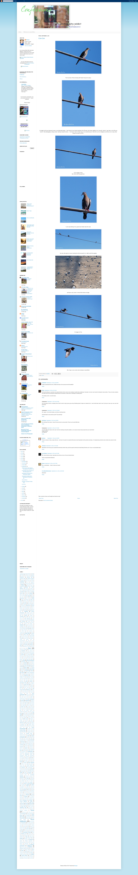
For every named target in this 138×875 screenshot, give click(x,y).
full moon (22, 672)
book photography (24, 606)
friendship (27, 670)
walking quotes (27, 838)
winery (33, 849)
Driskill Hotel (23, 653)
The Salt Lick (26, 825)
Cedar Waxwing (27, 618)
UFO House (25, 831)
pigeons (27, 757)
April (23, 493)
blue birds (25, 603)
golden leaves (30, 677)
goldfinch (26, 678)
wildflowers (29, 845)
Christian (30, 623)
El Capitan (25, 656)
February (24, 496)
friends (22, 670)
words (29, 854)
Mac (20, 718)
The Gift (22, 314)
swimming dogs (23, 807)
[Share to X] (57, 373)
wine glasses (28, 849)
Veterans (29, 833)
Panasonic (26, 745)
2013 (22, 456)
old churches (31, 740)
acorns (33, 574)
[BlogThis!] (56, 373)
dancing (31, 641)
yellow (32, 854)
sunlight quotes (31, 802)
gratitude (31, 681)
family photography (30, 660)
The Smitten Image (25, 341)
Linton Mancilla (25, 715)
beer (32, 595)
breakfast (25, 609)
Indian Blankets (30, 698)
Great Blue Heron (23, 682)
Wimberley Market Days (24, 848)
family (24, 660)
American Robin (23, 578)
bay (27, 593)
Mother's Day (30, 732)
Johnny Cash (29, 705)
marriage (21, 721)
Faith (20, 660)
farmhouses (23, 661)
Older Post (116, 498)
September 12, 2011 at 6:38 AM (58, 471)
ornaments (22, 744)
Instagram (32, 700)
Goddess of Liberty (23, 677)
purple (32, 768)
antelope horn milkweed (30, 579)
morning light (30, 729)
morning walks (23, 731)
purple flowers (31, 769)
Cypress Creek (29, 639)
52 (25, 574)
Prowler (21, 768)
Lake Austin (23, 712)
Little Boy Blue (31, 715)
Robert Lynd (23, 778)
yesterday (31, 855)
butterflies (26, 611)
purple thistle (23, 771)
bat (24, 593)
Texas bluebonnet (23, 813)
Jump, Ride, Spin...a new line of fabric (30, 324)
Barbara (43, 438)
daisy (29, 640)
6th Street (28, 574)
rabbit (25, 772)
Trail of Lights (28, 828)
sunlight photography (23, 802)
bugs (28, 610)
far (27, 365)
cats (26, 616)
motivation (21, 733)
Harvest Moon (24, 479)
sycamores (31, 807)
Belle (30, 596)
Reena (43, 463)
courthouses (26, 635)
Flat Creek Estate (26, 665)
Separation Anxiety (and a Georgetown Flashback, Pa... (27, 477)
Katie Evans (22, 707)
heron (21, 688)
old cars (26, 740)
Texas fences (28, 814)
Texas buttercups (30, 813)
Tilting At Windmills (25, 374)
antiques (22, 580)
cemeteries (23, 621)
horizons (21, 693)
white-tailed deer (27, 843)
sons (22, 792)
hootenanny (26, 692)
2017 (22, 451)
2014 (22, 454)
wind (30, 848)
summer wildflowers (23, 801)
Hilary (43, 390)
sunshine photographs (23, 805)
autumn (23, 585)
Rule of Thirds (30, 780)
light (20, 715)
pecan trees (22, 749)
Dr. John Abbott (31, 649)
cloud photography (23, 628)
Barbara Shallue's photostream (27, 444)
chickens (25, 623)
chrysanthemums (30, 626)
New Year (25, 738)
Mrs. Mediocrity (24, 309)
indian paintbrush (23, 699)
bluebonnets (28, 605)
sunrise (22, 803)
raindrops (29, 772)
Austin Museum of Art (30, 584)
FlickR (22, 666)
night (30, 738)
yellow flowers (24, 855)
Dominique (21, 649)
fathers (33, 661)
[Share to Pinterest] (60, 373)
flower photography (28, 666)
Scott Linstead (22, 784)
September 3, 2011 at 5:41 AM (50, 390)
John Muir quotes (31, 704)
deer (20, 645)
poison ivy (27, 760)
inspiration (27, 700)
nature (28, 735)
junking (31, 706)
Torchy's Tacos (22, 828)
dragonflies (23, 650)
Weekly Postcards (28, 840)
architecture (22, 582)
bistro (22, 599)
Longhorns (29, 716)
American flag (29, 577)
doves (43, 375)
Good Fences (32, 678)
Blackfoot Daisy (26, 600)
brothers (24, 610)
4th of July (21, 574)
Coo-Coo (41, 38)
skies (29, 789)
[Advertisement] (25, 539)
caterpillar (21, 616)
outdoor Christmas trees (29, 744)
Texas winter (32, 821)
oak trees (27, 739)
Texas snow (22, 818)
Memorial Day (22, 722)
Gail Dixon (44, 420)
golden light (22, 678)
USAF (33, 832)
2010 (22, 500)
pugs (24, 768)
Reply (43, 386)
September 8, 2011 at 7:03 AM (52, 445)
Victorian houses (26, 834)
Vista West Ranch (29, 837)
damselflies (26, 641)
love (26, 717)
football (33, 667)
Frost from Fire (24, 342)
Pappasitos (31, 745)
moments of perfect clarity (26, 296)
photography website (23, 755)
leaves (32, 713)
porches (25, 762)
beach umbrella (22, 595)
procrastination (30, 767)
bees (26, 596)
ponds (21, 761)
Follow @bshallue (23, 143)
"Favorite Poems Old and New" (25, 573)
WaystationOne (24, 364)
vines (32, 834)
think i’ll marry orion (24, 310)
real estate (25, 773)
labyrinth (26, 711)
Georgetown (25, 675)
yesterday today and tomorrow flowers (26, 856)
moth (25, 732)
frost (20, 671)
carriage (31, 615)
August (23, 486)
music (32, 734)
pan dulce (21, 745)
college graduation (24, 629)
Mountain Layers (24, 420)
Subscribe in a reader (24, 568)
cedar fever (31, 616)
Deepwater (31, 644)
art (27, 582)
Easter (21, 656)
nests (21, 738)
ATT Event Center (27, 583)
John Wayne (23, 705)
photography (30, 751)
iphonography (23, 701)
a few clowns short (25, 277)
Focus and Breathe (30, 217)
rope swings (22, 779)
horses (33, 694)
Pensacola (27, 749)
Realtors (30, 773)
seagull (22, 785)
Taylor (32, 808)
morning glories (23, 729)
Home (20, 32)
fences (25, 662)
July (23, 488)
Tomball (31, 827)
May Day (31, 721)
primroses (23, 767)
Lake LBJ (28, 712)
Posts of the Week (25, 763)
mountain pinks (29, 733)
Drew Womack (30, 650)
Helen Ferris (26, 687)
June (23, 489)
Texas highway (27, 815)
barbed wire (23, 591)
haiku (32, 684)
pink (30, 757)
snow (25, 791)
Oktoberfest (22, 740)
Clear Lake (31, 627)
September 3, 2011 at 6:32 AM (53, 401)
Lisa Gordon (44, 453)
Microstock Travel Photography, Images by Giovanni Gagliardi (26, 430)
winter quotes (28, 850)
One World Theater (24, 743)
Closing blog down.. (24, 346)
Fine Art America (23, 76)
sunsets (31, 803)
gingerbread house (30, 676)
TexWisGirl (44, 382)
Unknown (44, 445)
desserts (31, 645)
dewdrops (21, 646)
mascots (26, 721)
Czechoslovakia (22, 640)
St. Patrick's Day (31, 797)
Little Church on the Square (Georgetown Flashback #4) (28, 469)
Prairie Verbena (29, 765)
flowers (25, 667)
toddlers (27, 827)
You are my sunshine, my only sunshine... (30, 233)
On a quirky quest (24, 317)
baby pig (21, 590)
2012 (22, 458)
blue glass (29, 603)
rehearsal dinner (28, 777)
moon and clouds (24, 727)
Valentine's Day (24, 833)
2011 (22, 460)
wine (33, 848)
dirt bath (32, 646)
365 (32, 573)
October (23, 464)
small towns (28, 790)
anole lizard (23, 579)
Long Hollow (23, 84)
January (23, 498)
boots (29, 606)
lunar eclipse (30, 717)
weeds (21, 840)
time (28, 826)
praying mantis (22, 766)
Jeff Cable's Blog (24, 287)
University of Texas (27, 832)
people (25, 750)
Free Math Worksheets (46, 471)
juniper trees (23, 706)
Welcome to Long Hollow (29, 32)
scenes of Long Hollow (28, 783)
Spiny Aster (22, 794)
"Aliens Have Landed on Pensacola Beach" (30, 204)
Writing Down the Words (26, 306)
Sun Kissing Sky (30, 260)
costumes (21, 633)
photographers (23, 751)
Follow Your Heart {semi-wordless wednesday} (30, 240)
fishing (30, 664)
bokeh (33, 605)
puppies (28, 768)
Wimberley (30, 846)
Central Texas (30, 621)
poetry (22, 760)
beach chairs (22, 594)
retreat (33, 777)
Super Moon (23, 806)
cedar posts (28, 617)
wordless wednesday (23, 854)
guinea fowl (26, 684)
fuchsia (24, 671)
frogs (32, 670)
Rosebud (32, 779)
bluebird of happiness (30, 604)
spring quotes (26, 795)
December (24, 461)
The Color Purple (30, 822)
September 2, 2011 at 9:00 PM (52, 382)
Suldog (22, 313)
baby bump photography (24, 589)
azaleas (31, 588)
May (23, 491)
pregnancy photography (30, 766)
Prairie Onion (22, 765)
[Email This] (54, 373)
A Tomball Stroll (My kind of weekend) (30, 254)
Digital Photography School (26, 412)
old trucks (23, 741)
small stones (22, 790)
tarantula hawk (26, 808)
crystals (21, 639)
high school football (27, 688)
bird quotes (28, 598)
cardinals (25, 615)
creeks (21, 638)
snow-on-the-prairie (31, 791)
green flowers (25, 683)
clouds (28, 628)
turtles (21, 831)
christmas (22, 624)
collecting (32, 628)
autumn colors (30, 585)
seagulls (27, 785)
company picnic (22, 632)
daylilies (21, 644)
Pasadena (31, 746)
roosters (31, 778)
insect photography (30, 699)
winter (22, 850)
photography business (24, 752)
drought (22, 654)
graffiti (26, 681)
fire (21, 664)
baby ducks (31, 589)
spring (27, 794)
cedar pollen (22, 617)
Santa (21, 783)
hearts (21, 687)
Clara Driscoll (25, 627)
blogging (31, 600)
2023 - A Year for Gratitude (26, 85)
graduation (21, 681)
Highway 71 (29, 689)
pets (28, 750)
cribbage (31, 638)
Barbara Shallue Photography (29, 590)
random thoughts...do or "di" (27, 322)
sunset (27, 803)
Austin (22, 584)
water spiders (25, 839)
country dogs (27, 633)
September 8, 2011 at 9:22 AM (53, 453)
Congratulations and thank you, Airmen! (30, 268)
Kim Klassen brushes (28, 710)
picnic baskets (22, 757)
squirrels (26, 796)
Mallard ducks (25, 718)
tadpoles (21, 808)
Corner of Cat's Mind (25, 331)
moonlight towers (30, 728)
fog (29, 667)
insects (22, 700)
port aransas (31, 762)
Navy (27, 737)
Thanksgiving (23, 822)
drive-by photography (30, 653)
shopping (28, 788)
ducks (32, 654)
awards (27, 588)
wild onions (26, 844)
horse (27, 693)
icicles (31, 696)
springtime (31, 795)
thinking (24, 826)
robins (28, 778)
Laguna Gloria (31, 711)
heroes (31, 687)
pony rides (26, 761)
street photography (23, 800)
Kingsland (21, 711)
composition (28, 632)
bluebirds (22, 605)
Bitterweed (27, 599)
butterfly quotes (29, 612)
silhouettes (25, 789)
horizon (31, 692)
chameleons (27, 622)
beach (31, 593)
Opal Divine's (31, 743)
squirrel (21, 796)
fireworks (25, 664)
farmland (28, 661)
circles (21, 627)
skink (32, 789)
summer (30, 800)
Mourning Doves (22, 734)
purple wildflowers (30, 771)
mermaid (28, 722)
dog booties (23, 648)
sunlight (31, 801)
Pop (30, 761)
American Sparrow (30, 578)
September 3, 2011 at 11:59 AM (53, 410)
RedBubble (22, 74)
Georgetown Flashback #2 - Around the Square (27, 474)
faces (32, 659)
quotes (21, 772)
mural (28, 734)
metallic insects (31, 723)
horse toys (28, 694)
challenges (21, 622)
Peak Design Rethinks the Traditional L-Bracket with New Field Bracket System (26, 414)
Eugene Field (22, 659)
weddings (31, 839)
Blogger (75, 865)
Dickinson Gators (27, 646)
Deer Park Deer (25, 645)
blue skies (24, 604)
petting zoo (32, 750)
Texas (32, 810)
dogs (29, 648)
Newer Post (41, 498)
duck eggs (27, 654)
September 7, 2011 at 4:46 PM (53, 438)
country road (25, 634)
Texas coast (22, 814)
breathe (29, 609)
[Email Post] (52, 373)
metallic (26, 723)
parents (26, 746)
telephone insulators (23, 810)
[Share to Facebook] (58, 373)
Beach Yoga (29, 210)
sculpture (27, 784)
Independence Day (23, 698)
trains (33, 828)
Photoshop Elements (29, 756)
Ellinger (29, 656)
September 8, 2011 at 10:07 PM (51, 463)
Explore (27, 659)
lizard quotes (23, 716)
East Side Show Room (29, 655)
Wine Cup (22, 849)
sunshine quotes (31, 805)
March (23, 494)
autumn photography (24, 587)
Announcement (29, 356)
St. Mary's (25, 797)
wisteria (26, 851)
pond (32, 760)
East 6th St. (22, 655)
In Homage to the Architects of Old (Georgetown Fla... (27, 471)
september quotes (23, 788)
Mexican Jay (23, 724)
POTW (32, 763)
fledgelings (32, 665)
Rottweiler (23, 780)
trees (22, 829)
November (24, 463)
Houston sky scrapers (25, 695)
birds (33, 598)
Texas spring (28, 818)
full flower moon (30, 671)
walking (21, 838)
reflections (22, 777)
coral (32, 632)
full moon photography (30, 672)
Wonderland (31, 851)
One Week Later (30, 332)
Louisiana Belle (24, 393)
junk (28, 706)
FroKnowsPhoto (24, 406)
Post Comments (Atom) (48, 500)
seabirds (32, 784)
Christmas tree (22, 626)
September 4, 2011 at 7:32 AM (53, 428)
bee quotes (28, 595)
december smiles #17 (25, 350)
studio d (23, 345)
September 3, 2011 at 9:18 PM (52, 420)
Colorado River (31, 629)
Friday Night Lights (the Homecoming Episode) (30, 226)
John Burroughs (23, 704)
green (29, 682)
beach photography (29, 594)
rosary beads (27, 779)
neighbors (31, 737)
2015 (22, 453)
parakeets (21, 746)
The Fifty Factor (24, 383)
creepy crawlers (26, 638)
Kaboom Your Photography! (27, 433)
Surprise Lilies (30, 806)
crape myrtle (32, 635)
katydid (27, 707)
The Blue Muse (24, 349)
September (24, 466)
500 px (21, 78)
